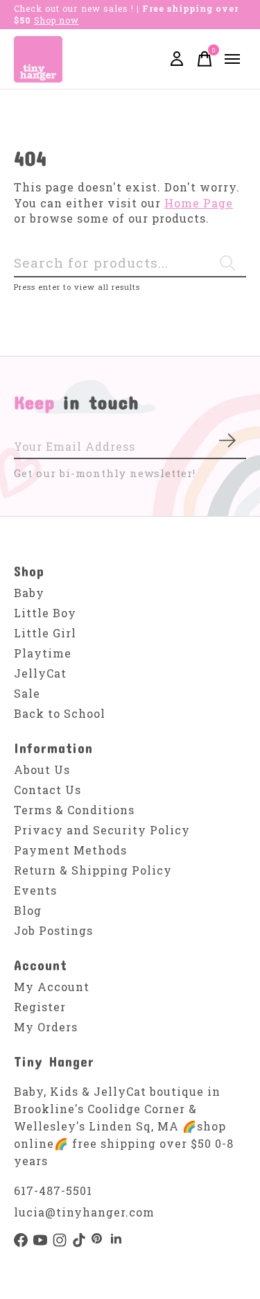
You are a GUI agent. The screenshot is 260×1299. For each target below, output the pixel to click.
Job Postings (53, 930)
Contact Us (47, 789)
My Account (51, 986)
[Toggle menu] (232, 59)
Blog (28, 910)
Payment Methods (70, 850)
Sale (27, 693)
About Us (42, 769)
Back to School (59, 713)
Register (40, 1006)
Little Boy (45, 612)
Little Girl (45, 633)
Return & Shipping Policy (93, 870)
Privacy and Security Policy (102, 830)
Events (35, 890)
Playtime (42, 653)
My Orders (46, 1027)
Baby (29, 592)
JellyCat (40, 673)
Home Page (198, 203)
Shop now (56, 20)
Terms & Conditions (74, 809)
